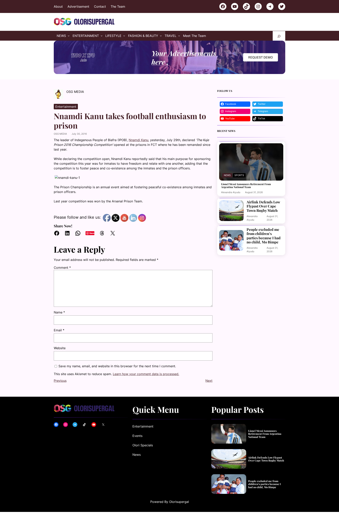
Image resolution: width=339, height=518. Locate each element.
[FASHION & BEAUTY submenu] (161, 36)
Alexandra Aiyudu (230, 192)
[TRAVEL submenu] (179, 36)
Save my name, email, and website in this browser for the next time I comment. (117, 366)
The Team (118, 6)
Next (208, 381)
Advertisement (78, 6)
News (227, 175)
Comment (62, 268)
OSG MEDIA (60, 133)
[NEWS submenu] (69, 36)
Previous (60, 381)
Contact (100, 6)
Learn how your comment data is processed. (146, 374)
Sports (239, 175)
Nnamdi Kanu (138, 140)
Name (59, 312)
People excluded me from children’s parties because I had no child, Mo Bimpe (264, 235)
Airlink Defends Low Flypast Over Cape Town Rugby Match (263, 206)
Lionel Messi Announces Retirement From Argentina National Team (246, 186)
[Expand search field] (279, 36)
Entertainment (65, 107)
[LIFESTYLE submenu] (124, 36)
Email (59, 330)
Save (91, 233)
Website (60, 348)
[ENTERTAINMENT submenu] (102, 36)
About (58, 6)
